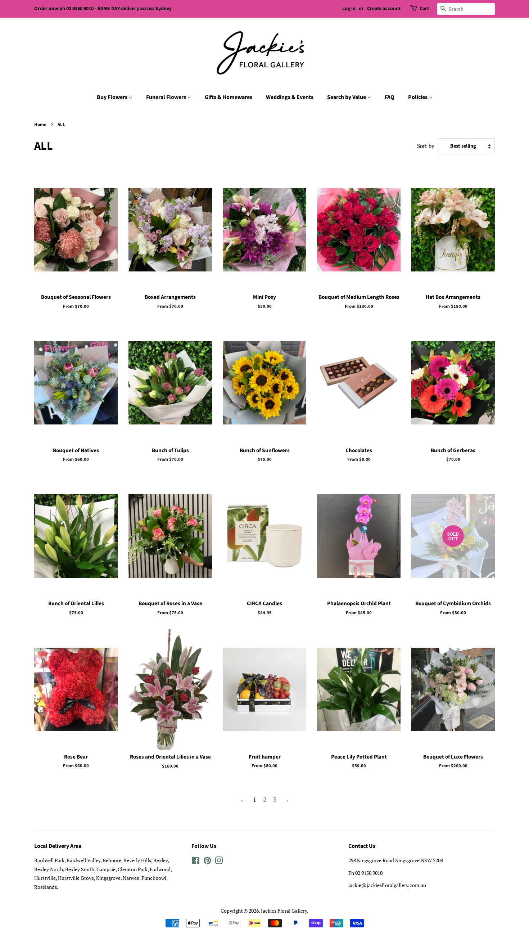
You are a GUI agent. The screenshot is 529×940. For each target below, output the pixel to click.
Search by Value (347, 97)
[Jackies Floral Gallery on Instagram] (219, 861)
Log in (349, 8)
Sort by (425, 145)
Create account (384, 8)
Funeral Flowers (166, 97)
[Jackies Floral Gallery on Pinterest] (207, 861)
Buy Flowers (112, 97)
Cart (424, 8)
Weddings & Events (289, 97)
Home (40, 124)
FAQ (389, 97)
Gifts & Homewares (228, 97)
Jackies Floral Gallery (284, 910)
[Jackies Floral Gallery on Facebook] (195, 861)
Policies (418, 97)
